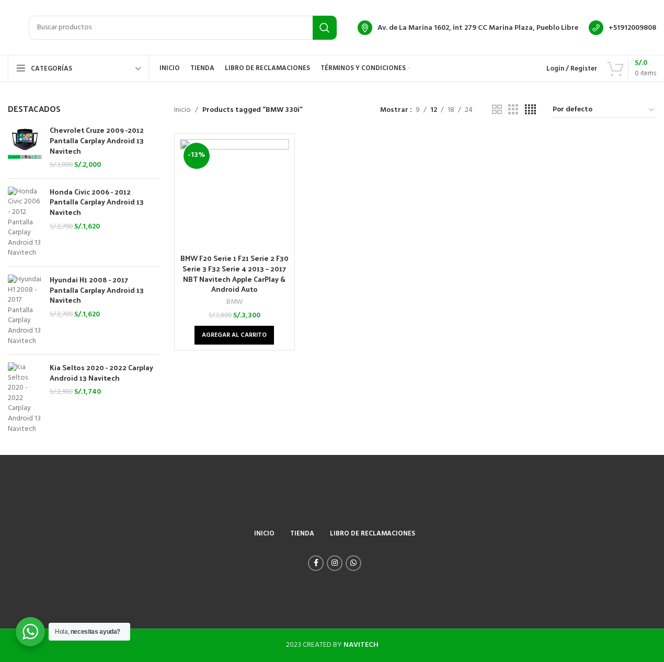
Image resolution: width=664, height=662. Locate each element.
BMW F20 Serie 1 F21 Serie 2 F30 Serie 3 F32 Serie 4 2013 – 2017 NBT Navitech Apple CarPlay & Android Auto (234, 273)
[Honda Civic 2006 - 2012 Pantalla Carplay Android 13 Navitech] (25, 222)
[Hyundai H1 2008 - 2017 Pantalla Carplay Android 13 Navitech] (25, 310)
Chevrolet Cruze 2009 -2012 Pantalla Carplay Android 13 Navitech (97, 140)
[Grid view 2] (497, 110)
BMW (234, 301)
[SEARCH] (325, 28)
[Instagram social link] (334, 563)
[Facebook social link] (316, 563)
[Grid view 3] (513, 110)
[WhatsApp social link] (353, 563)
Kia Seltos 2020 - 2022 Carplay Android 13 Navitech (101, 372)
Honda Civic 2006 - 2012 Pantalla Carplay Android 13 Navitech (97, 202)
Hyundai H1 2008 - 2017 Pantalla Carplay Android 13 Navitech (97, 290)
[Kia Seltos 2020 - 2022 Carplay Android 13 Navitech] (25, 398)
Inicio (182, 110)
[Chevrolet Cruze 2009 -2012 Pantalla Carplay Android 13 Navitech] (25, 147)
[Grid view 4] (530, 110)
